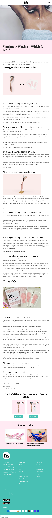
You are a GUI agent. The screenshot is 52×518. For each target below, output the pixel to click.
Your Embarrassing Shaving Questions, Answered (35, 444)
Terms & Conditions (40, 469)
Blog (20, 483)
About (20, 464)
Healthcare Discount (23, 481)
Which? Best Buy (23, 466)
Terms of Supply (39, 471)
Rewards (21, 474)
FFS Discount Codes (23, 476)
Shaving (5, 42)
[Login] (46, 2)
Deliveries (38, 464)
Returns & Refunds (40, 466)
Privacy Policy (39, 474)
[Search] (5, 2)
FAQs (20, 469)
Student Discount (23, 478)
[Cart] (48, 2)
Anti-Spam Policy (39, 476)
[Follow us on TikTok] (11, 493)
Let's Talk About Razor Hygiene (14, 443)
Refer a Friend (22, 471)
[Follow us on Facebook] (4, 493)
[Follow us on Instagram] (8, 493)
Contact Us (21, 486)
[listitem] (6, 388)
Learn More (18, 416)
